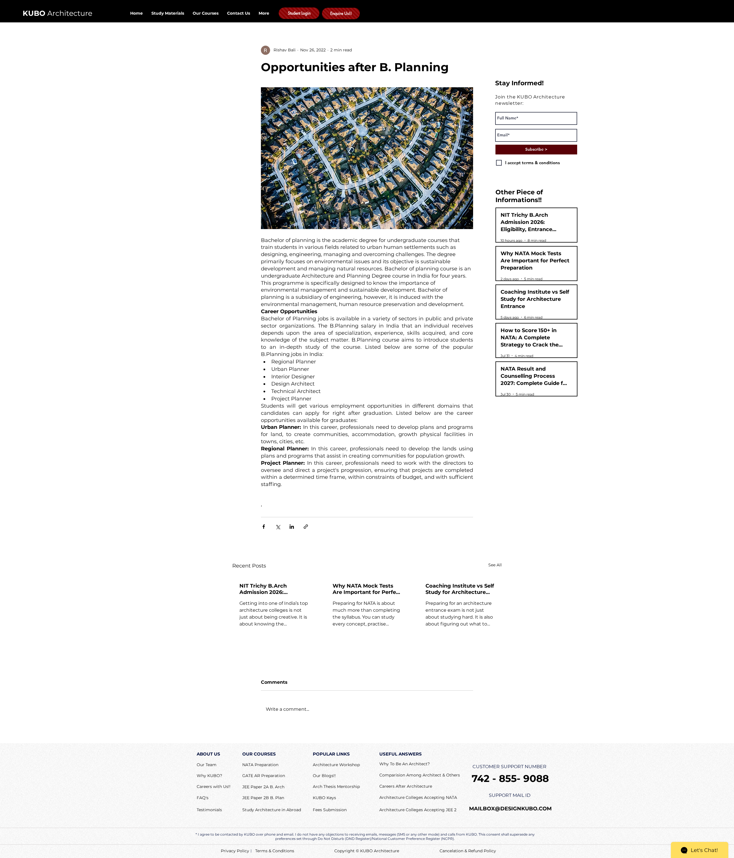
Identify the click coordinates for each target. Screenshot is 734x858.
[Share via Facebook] (263, 526)
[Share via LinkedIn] (291, 526)
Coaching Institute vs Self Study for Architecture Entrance (459, 589)
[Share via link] (306, 526)
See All (495, 565)
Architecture (57, 13)
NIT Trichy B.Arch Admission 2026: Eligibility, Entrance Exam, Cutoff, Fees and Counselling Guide (270, 589)
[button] (202, 798)
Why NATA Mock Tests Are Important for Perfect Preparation (367, 589)
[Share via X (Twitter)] (277, 526)
